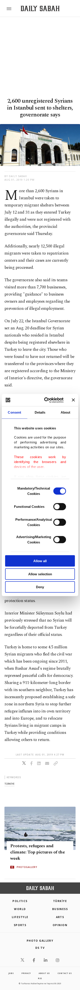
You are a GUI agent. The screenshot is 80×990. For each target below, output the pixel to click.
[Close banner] (73, 400)
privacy (26, 973)
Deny (40, 587)
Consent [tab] (14, 412)
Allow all (40, 561)
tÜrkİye (9, 783)
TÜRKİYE (60, 901)
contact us (65, 973)
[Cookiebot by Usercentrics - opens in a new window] (47, 400)
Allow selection (40, 574)
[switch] (59, 506)
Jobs (11, 973)
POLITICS (20, 901)
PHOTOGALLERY (27, 867)
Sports (20, 925)
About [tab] (65, 412)
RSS (40, 978)
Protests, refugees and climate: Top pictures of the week (37, 852)
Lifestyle (20, 917)
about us (44, 973)
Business (60, 909)
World (20, 909)
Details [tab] (40, 412)
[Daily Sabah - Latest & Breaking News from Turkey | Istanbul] (40, 8)
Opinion (60, 925)
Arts (60, 917)
